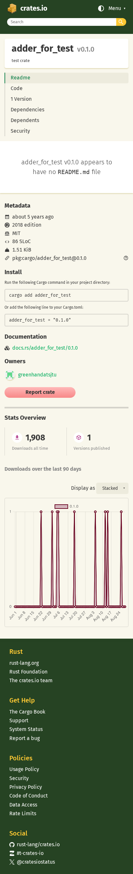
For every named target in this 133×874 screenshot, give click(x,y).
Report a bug (24, 738)
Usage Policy (24, 769)
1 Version (21, 99)
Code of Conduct (28, 796)
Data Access (23, 805)
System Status (26, 729)
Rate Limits (22, 813)
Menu (114, 8)
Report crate (40, 392)
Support (18, 720)
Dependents (25, 120)
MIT (16, 233)
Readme (20, 78)
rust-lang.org (24, 663)
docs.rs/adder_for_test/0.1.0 (45, 348)
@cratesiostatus (32, 862)
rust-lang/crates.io (34, 844)
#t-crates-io (26, 853)
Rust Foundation (28, 672)
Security (20, 131)
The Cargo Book (27, 712)
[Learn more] (125, 258)
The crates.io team (31, 680)
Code (17, 88)
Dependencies (27, 110)
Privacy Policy (25, 787)
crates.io (33, 8)
